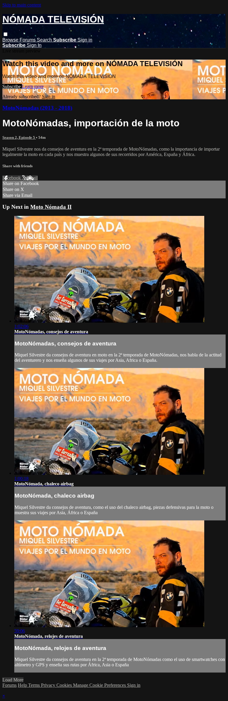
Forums (28, 39)
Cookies (64, 685)
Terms (34, 685)
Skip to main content (21, 4)
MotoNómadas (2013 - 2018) (37, 108)
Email (32, 177)
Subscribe (12, 86)
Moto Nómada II (51, 207)
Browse (11, 39)
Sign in (84, 39)
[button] (5, 34)
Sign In (34, 45)
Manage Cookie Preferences (100, 685)
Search (45, 39)
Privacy (48, 685)
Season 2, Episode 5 (19, 137)
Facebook (12, 177)
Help (23, 685)
